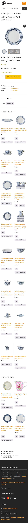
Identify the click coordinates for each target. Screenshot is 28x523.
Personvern (13, 517)
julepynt (18, 474)
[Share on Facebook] (5, 98)
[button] (24, 26)
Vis (3, 138)
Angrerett (3, 484)
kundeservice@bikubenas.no (10, 508)
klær (9, 478)
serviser (24, 476)
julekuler (24, 474)
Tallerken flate (14, 88)
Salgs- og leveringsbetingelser (16, 482)
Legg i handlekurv (13, 77)
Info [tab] (4, 103)
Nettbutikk (7, 19)
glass (2, 478)
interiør (6, 478)
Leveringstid (4, 482)
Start (2, 19)
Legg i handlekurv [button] (7, 142)
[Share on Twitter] (8, 98)
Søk (24, 8)
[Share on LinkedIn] (11, 98)
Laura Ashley (14, 90)
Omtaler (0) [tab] (10, 103)
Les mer (8, 172)
